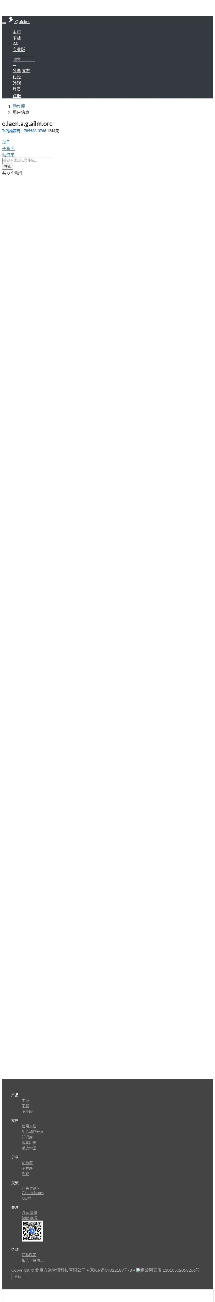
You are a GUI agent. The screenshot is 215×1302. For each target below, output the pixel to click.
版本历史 (29, 1143)
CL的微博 (29, 1213)
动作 (6, 142)
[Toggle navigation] (4, 23)
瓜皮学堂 (29, 1148)
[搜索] (14, 66)
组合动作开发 (33, 1132)
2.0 (15, 43)
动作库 (19, 106)
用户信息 (21, 112)
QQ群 (26, 1198)
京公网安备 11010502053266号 (170, 1270)
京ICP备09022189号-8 (111, 1270)
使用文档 (29, 1126)
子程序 (8, 149)
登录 (17, 89)
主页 (17, 32)
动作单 (8, 155)
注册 (17, 96)
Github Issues (33, 1193)
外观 (25, 1174)
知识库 (27, 1137)
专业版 (19, 50)
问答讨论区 (31, 1188)
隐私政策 (29, 1255)
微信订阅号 (29, 1218)
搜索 (7, 167)
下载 (17, 38)
